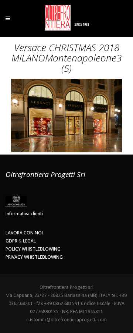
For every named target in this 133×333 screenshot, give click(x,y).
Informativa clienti (24, 213)
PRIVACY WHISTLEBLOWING (34, 257)
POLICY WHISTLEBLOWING (33, 249)
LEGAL (29, 241)
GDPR (11, 241)
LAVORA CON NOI (24, 233)
